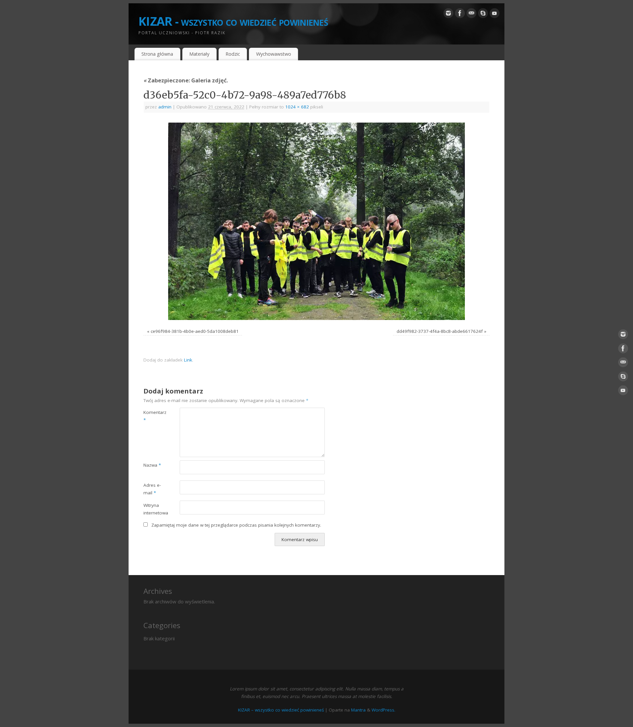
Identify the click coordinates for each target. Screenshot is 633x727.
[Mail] (471, 14)
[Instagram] (448, 14)
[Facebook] (460, 14)
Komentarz (152, 416)
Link (188, 360)
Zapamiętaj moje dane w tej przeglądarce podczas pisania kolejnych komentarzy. (236, 525)
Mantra (358, 710)
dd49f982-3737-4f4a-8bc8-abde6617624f (440, 331)
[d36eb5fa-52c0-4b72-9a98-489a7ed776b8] (316, 221)
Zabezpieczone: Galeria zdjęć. (185, 80)
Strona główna (157, 54)
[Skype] (483, 14)
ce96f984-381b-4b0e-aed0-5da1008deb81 (195, 331)
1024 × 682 (297, 107)
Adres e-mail (152, 489)
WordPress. (383, 710)
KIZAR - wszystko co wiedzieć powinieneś (233, 21)
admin (164, 107)
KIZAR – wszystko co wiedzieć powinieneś (281, 710)
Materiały (199, 54)
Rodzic (233, 54)
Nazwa (152, 465)
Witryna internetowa (152, 509)
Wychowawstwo (273, 54)
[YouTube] (494, 14)
